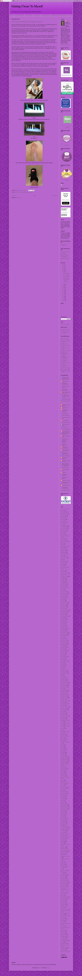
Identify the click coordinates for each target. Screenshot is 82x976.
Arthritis (63, 534)
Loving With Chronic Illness (65, 447)
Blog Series (64, 550)
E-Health (63, 638)
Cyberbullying (64, 611)
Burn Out (63, 562)
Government (64, 680)
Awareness (64, 540)
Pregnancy (64, 824)
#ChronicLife (64, 508)
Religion (63, 853)
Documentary (64, 635)
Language (64, 739)
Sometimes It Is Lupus (65, 386)
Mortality (63, 769)
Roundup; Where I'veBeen (65, 866)
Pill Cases (64, 812)
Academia (64, 511)
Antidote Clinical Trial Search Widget (58, 15)
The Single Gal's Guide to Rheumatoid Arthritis (65, 440)
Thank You (64, 906)
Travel (63, 920)
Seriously (63, 877)
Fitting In (63, 665)
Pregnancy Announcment (64, 826)
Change (63, 571)
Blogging (63, 552)
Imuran (63, 711)
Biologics (63, 549)
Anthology (64, 531)
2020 (63, 268)
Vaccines (63, 931)
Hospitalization (64, 703)
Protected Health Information (65, 830)
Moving (63, 771)
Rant (63, 843)
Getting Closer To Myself (27, 6)
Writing (63, 950)
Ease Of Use (64, 641)
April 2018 (65, 275)
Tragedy (63, 917)
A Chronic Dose (65, 338)
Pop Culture (64, 818)
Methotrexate (64, 768)
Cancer (63, 566)
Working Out (64, 943)
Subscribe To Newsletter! (64, 209)
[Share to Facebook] (32, 190)
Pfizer (63, 800)
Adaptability (64, 516)
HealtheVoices (64, 696)
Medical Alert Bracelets (64, 754)
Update (63, 926)
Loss (63, 746)
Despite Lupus (65, 381)
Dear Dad (63, 614)
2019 (63, 270)
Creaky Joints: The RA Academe (66, 252)
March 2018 (65, 276)
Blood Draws (64, 553)
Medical (63, 752)
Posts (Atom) (19, 197)
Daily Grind (64, 613)
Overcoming (64, 788)
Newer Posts (14, 195)
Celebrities (64, 570)
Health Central (64, 254)
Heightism (64, 699)
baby (63, 544)
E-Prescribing (64, 640)
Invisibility (64, 719)
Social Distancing (65, 882)
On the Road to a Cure (66, 369)
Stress (63, 895)
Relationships (64, 851)
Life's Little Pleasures (66, 742)
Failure (63, 655)
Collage (63, 590)
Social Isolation (65, 883)
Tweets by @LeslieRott (65, 324)
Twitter (63, 921)
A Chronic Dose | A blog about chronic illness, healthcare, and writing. (66, 432)
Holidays (63, 702)
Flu (62, 668)
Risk (63, 861)
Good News (64, 679)
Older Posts (55, 195)
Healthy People (65, 697)
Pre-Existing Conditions (64, 820)
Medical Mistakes (65, 758)
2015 (63, 287)
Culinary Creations (65, 610)
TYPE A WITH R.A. (66, 455)
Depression (64, 619)
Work (63, 941)
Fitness (63, 664)
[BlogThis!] (30, 190)
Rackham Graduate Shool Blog (65, 256)
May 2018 (65, 273)
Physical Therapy (65, 808)
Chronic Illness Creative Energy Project (65, 581)
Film (63, 662)
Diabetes (63, 620)
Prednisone (64, 822)
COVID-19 (64, 605)
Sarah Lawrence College (65, 872)
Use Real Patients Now (66, 927)
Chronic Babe (64, 343)
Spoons (63, 888)
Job (62, 730)
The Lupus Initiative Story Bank (65, 332)
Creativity (64, 608)
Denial (63, 617)
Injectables (64, 713)
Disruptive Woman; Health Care (65, 629)
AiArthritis (64, 522)
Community (64, 594)
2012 (63, 293)
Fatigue (63, 659)
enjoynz (40, 967)
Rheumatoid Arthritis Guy (65, 384)
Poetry (63, 815)
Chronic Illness (64, 576)
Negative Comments (65, 777)
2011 (63, 294)
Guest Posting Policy (19, 15)
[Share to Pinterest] (33, 190)
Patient (63, 796)
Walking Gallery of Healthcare (65, 937)
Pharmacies (64, 803)
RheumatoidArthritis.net (66, 259)
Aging (63, 521)
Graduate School (65, 682)
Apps (63, 532)
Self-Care (63, 875)
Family (63, 658)
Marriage (63, 749)
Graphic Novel (64, 687)
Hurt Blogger (64, 413)
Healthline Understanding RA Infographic (65, 357)
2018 (63, 271)
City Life (63, 585)
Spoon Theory (64, 886)
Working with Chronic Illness (65, 487)
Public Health (64, 833)
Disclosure (64, 626)
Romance (63, 864)
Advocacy (64, 519)
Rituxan (63, 863)
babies (63, 543)
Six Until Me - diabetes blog (65, 389)
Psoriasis (63, 832)
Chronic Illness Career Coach (66, 346)
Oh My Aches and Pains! (65, 425)
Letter (63, 740)
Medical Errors (64, 756)
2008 (63, 300)
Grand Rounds (64, 352)
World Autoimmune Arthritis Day (65, 948)
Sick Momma (64, 427)
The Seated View (65, 407)
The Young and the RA (66, 418)
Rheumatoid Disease (65, 858)
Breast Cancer (64, 558)
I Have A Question (65, 706)
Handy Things (64, 691)
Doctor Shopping (65, 632)
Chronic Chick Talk (66, 422)
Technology (64, 904)
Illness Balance (64, 709)
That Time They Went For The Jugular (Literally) (27, 22)
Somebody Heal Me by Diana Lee (66, 483)
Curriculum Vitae (45, 15)
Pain (63, 790)
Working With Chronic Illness (66, 371)
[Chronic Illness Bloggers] (67, 94)
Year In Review (65, 951)
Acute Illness (64, 515)
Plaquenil (63, 813)
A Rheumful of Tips (66, 399)
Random (63, 841)
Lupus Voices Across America (66, 330)
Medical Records (65, 761)
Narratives (64, 775)
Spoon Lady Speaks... (64, 478)
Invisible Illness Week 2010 (66, 726)
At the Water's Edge (66, 401)
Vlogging (63, 933)
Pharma (63, 802)
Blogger (48, 967)
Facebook (63, 653)
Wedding (63, 938)
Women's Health (65, 940)
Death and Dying (65, 616)
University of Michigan (66, 923)
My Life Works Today (66, 367)
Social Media (64, 885)
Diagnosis (64, 622)
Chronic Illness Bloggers (64, 578)
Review (63, 854)
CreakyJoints (64, 607)
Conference (64, 596)
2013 (63, 291)
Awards (63, 538)
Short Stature (64, 878)
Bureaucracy (64, 561)
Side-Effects (64, 880)
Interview (63, 717)
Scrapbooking (64, 874)
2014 (63, 289)
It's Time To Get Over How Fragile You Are (65, 396)
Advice (63, 518)
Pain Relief (64, 791)
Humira (63, 705)
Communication (65, 593)
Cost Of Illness (64, 603)
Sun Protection (64, 898)
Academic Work (65, 513)
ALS (63, 524)
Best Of (63, 547)
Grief (63, 688)
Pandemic (64, 794)
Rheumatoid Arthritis (25, 192)
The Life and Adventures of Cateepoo (65, 410)
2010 (63, 296)
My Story (63, 774)
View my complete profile (65, 44)
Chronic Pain (64, 584)
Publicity (63, 835)
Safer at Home (64, 870)
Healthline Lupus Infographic (65, 354)
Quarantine (64, 838)
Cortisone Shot (64, 602)
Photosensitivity (65, 806)
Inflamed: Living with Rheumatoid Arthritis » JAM (65, 378)
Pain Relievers (64, 793)
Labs (63, 737)
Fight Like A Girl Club (66, 350)
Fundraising (64, 670)
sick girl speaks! (65, 420)
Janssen (63, 728)
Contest (63, 599)
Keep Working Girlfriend (64, 360)
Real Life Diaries (65, 850)
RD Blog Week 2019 (66, 844)
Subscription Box (65, 896)
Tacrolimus (64, 902)
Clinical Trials (64, 587)
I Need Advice (64, 708)
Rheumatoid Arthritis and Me (65, 453)
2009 (63, 298)
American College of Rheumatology (66, 526)
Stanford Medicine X (66, 889)
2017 (63, 284)
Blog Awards (37, 15)
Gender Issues (64, 671)
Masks (63, 750)
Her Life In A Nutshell (64, 444)
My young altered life (65, 470)
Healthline (67, 127)
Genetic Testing (65, 673)
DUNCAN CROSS (65, 415)
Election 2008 (64, 643)
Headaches (64, 693)
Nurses (63, 785)
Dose (63, 637)
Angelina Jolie (64, 528)
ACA (63, 510)
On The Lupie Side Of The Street (66, 450)
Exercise (63, 651)
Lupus (63, 747)
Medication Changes (65, 764)
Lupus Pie (64, 472)
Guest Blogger (64, 690)
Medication (64, 762)
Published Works (65, 836)
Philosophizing (64, 805)
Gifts (63, 676)
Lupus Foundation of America (66, 363)
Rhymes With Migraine (65, 458)
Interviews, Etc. (29, 15)
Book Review (64, 556)
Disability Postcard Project (65, 348)
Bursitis (63, 564)
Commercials (64, 591)
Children (63, 574)
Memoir (63, 766)
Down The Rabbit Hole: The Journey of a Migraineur (65, 464)
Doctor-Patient (64, 634)
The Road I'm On (65, 490)
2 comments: (24, 190)
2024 (63, 264)
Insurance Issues (65, 716)
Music (63, 772)
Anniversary (64, 529)
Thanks (63, 907)
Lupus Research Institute (65, 366)
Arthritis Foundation (65, 339)
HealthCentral (64, 694)
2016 (63, 286)
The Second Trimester (66, 910)
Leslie (68, 21)
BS (62, 559)
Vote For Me (64, 934)
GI (62, 674)
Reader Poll (64, 848)
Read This (64, 847)
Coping (63, 600)
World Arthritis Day (65, 945)
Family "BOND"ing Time (66, 436)
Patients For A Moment (64, 245)
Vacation (63, 930)
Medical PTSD (19, 192)
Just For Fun (64, 736)
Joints (16, 192)
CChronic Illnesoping (66, 567)
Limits (63, 744)
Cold (63, 588)
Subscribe (65, 203)
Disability (64, 625)
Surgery (31, 192)
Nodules (63, 781)
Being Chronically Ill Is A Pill (66, 461)
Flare (63, 667)
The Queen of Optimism (64, 475)
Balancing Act (64, 546)
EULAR (63, 648)
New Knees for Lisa (66, 485)
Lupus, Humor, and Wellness (66, 405)
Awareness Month (65, 541)
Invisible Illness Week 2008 (66, 721)
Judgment (63, 734)
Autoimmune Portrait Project (66, 342)
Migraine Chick (65, 467)
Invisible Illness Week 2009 (66, 724)
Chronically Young (66, 480)
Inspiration (64, 714)
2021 (63, 266)
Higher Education (65, 700)
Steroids (63, 893)
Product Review (65, 828)
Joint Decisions (64, 731)
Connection (64, 597)
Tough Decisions (65, 915)
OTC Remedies (65, 787)
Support (63, 899)
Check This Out (65, 573)
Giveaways (64, 677)
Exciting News (64, 650)
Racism (63, 840)
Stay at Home (64, 892)
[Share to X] (31, 190)
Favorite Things (65, 661)
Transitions (64, 918)
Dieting (63, 623)
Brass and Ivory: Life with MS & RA (66, 392)
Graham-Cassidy (65, 684)
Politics (63, 816)
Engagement (64, 647)
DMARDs (64, 631)
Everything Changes (66, 429)
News (63, 780)
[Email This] (29, 190)
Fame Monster (64, 656)
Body (63, 555)
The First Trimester (65, 909)
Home (12, 15)
